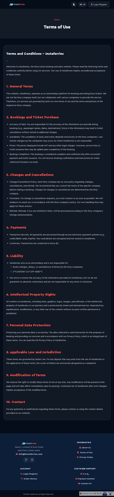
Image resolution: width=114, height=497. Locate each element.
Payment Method (86, 479)
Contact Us (86, 484)
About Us (86, 448)
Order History (30, 479)
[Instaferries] (16, 4)
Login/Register (100, 4)
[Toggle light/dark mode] (74, 4)
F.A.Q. (86, 474)
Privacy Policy (86, 457)
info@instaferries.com (30, 454)
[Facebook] (26, 459)
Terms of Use (86, 453)
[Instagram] (32, 459)
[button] (82, 4)
